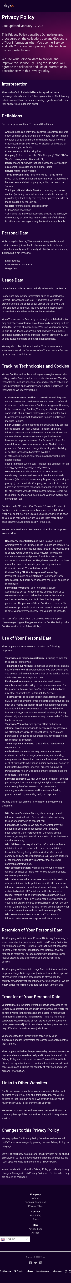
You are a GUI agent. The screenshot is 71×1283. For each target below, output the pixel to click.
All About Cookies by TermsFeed (33, 521)
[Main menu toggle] (64, 6)
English (10, 1238)
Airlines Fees (35, 1228)
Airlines (35, 1232)
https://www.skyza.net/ (18, 209)
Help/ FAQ (35, 1215)
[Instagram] (40, 1262)
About (35, 1198)
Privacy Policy (35, 1206)
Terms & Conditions (35, 1202)
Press (36, 1219)
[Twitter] (35, 1262)
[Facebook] (30, 1262)
